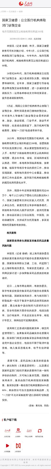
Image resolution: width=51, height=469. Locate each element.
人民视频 (7, 451)
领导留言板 (39, 436)
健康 (21, 12)
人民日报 (7, 436)
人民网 (3, 12)
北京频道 (12, 12)
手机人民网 (28, 436)
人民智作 (18, 451)
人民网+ (18, 436)
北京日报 (37, 39)
